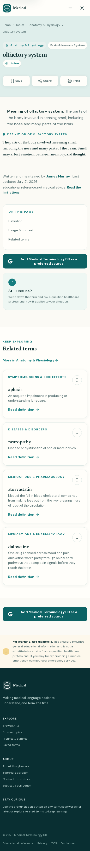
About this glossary (16, 766)
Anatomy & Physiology (45, 25)
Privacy (42, 843)
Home (7, 25)
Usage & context (20, 230)
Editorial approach (15, 773)
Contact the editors (16, 779)
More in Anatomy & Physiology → (30, 360)
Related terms (18, 239)
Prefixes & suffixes (15, 739)
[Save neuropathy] (77, 432)
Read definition (23, 409)
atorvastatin (19, 489)
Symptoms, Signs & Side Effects (37, 377)
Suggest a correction (17, 786)
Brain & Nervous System (67, 45)
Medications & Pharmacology (36, 477)
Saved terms (11, 745)
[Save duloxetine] (77, 537)
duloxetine (18, 547)
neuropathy (19, 442)
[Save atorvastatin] (77, 480)
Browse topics (12, 732)
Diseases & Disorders (27, 429)
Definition (15, 221)
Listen (14, 63)
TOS (54, 843)
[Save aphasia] (77, 380)
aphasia (15, 390)
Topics (20, 25)
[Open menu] (70, 8)
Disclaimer (68, 843)
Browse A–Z (11, 726)
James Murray (58, 176)
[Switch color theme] (82, 8)
